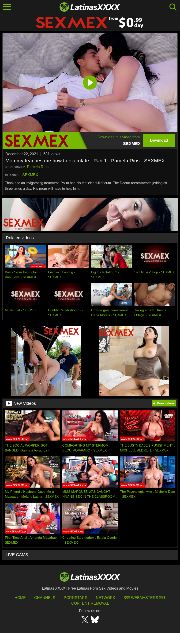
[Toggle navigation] (7, 7)
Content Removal (90, 603)
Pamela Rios (38, 167)
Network (105, 598)
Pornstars (75, 598)
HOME (20, 598)
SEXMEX (30, 175)
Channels (44, 598)
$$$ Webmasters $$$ (144, 598)
